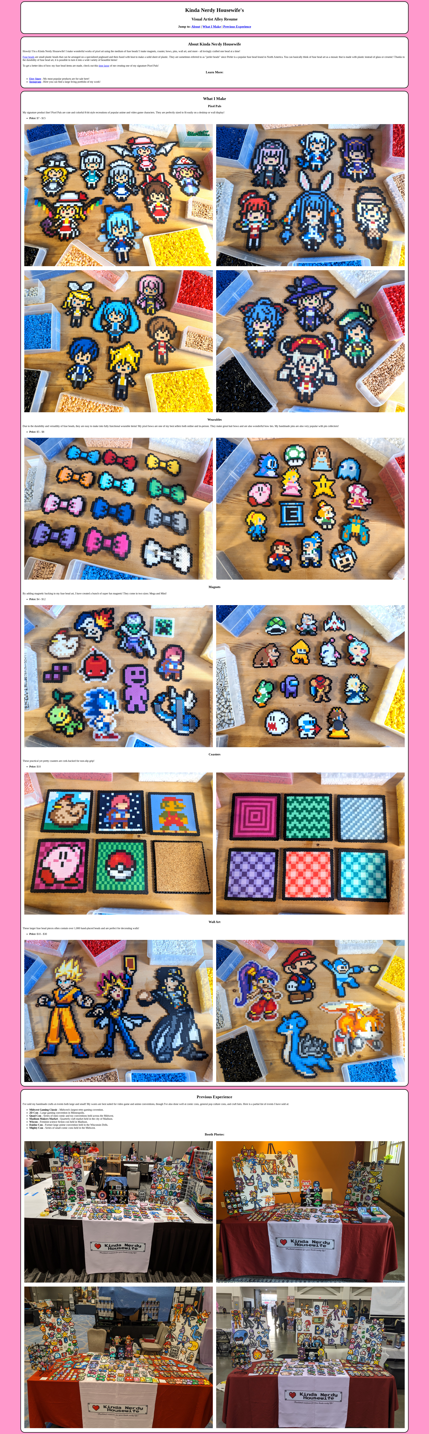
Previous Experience (237, 26)
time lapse (104, 65)
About (195, 26)
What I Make (211, 26)
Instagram (35, 81)
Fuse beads (28, 57)
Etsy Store (35, 78)
